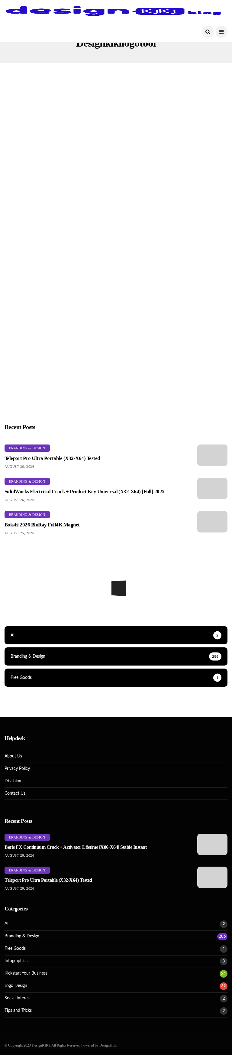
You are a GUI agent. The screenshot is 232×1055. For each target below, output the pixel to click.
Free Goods (15, 948)
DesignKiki (23, 418)
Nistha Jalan (24, 199)
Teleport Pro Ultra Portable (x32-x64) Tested (52, 458)
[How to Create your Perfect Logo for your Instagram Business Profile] (58, 139)
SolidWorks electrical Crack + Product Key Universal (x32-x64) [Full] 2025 (85, 491)
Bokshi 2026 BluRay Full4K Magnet (42, 525)
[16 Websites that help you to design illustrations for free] (58, 359)
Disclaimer (14, 781)
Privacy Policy (17, 769)
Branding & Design (184, 228)
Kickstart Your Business (155, 118)
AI (6, 924)
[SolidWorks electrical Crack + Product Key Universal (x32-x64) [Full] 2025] (212, 488)
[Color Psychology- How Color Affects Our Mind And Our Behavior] (174, 359)
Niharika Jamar (142, 308)
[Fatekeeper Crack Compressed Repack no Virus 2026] (116, 608)
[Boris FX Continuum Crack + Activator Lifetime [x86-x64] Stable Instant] (212, 844)
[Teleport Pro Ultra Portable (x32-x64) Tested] (212, 455)
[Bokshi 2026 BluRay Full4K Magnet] (212, 521)
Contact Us (15, 793)
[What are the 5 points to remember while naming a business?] (174, 139)
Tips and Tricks (18, 1010)
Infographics (143, 228)
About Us (13, 756)
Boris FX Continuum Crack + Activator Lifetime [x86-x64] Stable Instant (76, 847)
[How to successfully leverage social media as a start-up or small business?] (58, 249)
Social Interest (18, 998)
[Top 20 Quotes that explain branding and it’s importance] (174, 249)
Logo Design (27, 118)
